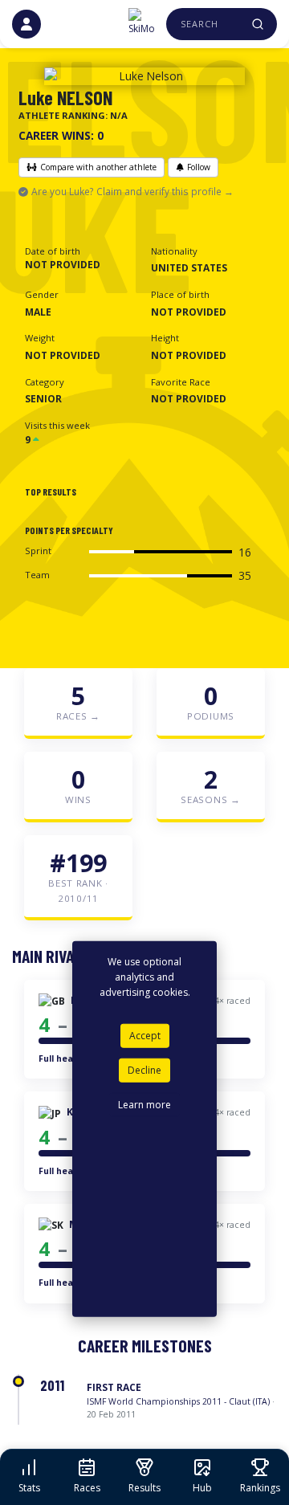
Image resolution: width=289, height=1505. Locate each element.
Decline (144, 1070)
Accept (145, 1035)
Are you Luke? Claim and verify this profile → (132, 191)
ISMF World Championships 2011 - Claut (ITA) (178, 1401)
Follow (198, 167)
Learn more (144, 1104)
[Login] (26, 24)
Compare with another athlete (98, 167)
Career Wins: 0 (61, 135)
